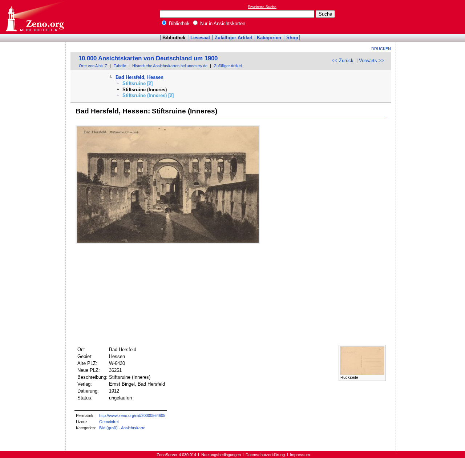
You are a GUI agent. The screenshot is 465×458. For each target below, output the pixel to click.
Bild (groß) (108, 428)
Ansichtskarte (133, 428)
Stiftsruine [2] (137, 83)
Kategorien (269, 37)
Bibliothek (178, 23)
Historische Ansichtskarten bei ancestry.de (169, 66)
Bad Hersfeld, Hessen (139, 77)
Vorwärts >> (371, 60)
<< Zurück (342, 60)
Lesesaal (200, 37)
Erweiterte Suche (262, 7)
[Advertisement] (431, 16)
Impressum (300, 455)
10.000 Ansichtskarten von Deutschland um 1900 (148, 58)
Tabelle (120, 66)
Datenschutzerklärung (265, 455)
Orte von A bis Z (93, 66)
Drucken (381, 49)
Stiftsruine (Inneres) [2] (148, 95)
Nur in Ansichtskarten (222, 23)
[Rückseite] (362, 373)
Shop (292, 37)
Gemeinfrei (108, 421)
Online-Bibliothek (34, 17)
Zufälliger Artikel (233, 37)
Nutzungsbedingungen (221, 455)
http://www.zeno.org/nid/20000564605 (132, 415)
